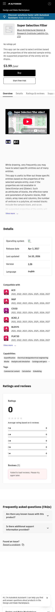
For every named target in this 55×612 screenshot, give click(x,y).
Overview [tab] (8, 93)
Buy (19, 72)
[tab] (8, 145)
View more (10, 213)
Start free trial (19, 80)
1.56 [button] (30, 264)
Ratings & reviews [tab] (35, 93)
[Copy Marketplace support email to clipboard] (23, 544)
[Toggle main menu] (4, 3)
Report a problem (11, 544)
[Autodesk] (15, 4)
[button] (27, 515)
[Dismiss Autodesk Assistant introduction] (47, 598)
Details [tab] (19, 93)
